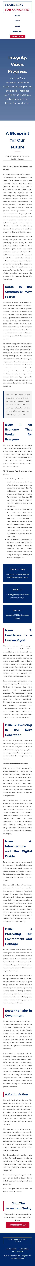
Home (17, 16)
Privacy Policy (11, 1249)
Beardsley (17, 7)
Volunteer (17, 31)
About (17, 21)
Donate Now (17, 36)
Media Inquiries (17, 1251)
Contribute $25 (18, 1225)
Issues (17, 26)
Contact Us (24, 1249)
